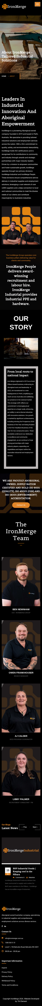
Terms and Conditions (10, 985)
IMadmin (37, 877)
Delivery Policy (7, 976)
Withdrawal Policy (8, 981)
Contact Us (21, 505)
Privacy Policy (7, 972)
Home (4, 76)
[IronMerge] (14, 6)
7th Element (22, 1001)
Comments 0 (25, 877)
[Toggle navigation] (37, 4)
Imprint (4, 968)
